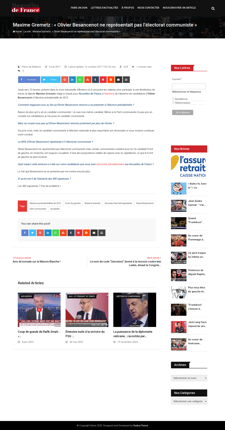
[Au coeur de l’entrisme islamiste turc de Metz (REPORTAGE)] (178, 344)
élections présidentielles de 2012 (45, 203)
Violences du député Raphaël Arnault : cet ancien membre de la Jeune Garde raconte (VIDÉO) (197, 272)
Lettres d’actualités (104, 7)
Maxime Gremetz (93, 203)
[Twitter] (32, 233)
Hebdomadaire (182, 102)
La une (27, 31)
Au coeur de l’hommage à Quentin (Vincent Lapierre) (195, 238)
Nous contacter (148, 7)
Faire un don (79, 7)
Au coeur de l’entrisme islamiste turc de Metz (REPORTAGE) (196, 341)
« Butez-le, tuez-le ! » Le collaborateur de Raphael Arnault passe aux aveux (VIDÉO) (197, 186)
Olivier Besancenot (145, 203)
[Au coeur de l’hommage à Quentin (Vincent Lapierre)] (178, 240)
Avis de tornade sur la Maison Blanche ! (36, 261)
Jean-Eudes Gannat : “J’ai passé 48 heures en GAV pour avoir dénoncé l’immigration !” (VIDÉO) (197, 203)
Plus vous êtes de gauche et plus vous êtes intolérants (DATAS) (196, 289)
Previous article (22, 257)
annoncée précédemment (110, 164)
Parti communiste (38, 209)
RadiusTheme (140, 425)
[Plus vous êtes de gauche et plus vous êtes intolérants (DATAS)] (178, 292)
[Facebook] (24, 233)
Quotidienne (181, 99)
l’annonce (109, 93)
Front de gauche (73, 203)
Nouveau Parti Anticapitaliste (118, 203)
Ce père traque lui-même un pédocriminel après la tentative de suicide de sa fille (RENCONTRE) (197, 255)
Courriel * (177, 79)
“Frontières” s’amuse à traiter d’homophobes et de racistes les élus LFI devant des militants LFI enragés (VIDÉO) (196, 307)
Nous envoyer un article (179, 7)
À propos (128, 7)
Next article (153, 257)
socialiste (54, 209)
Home (18, 31)
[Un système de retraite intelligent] (188, 166)
